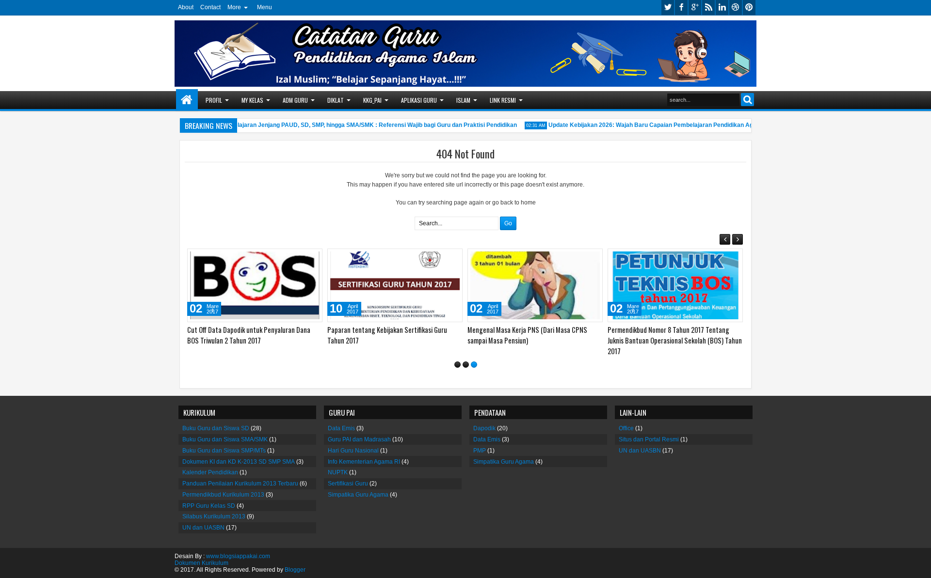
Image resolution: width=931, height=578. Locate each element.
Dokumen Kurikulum (201, 563)
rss (708, 7)
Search (747, 99)
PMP (479, 450)
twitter (667, 7)
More (234, 7)
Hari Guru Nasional (353, 450)
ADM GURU (295, 100)
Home (187, 100)
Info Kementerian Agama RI (364, 461)
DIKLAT (335, 100)
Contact (210, 7)
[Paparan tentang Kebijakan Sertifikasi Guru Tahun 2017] (392, 285)
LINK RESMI (503, 100)
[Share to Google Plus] (309, 258)
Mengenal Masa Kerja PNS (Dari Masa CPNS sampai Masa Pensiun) (525, 335)
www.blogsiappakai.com (238, 556)
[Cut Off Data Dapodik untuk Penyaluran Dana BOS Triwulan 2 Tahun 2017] (252, 285)
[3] (474, 364)
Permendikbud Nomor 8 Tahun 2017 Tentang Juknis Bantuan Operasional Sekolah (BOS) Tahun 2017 (672, 340)
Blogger (295, 569)
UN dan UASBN (203, 527)
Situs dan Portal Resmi (649, 439)
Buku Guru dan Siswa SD (215, 428)
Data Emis (341, 428)
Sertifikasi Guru (348, 483)
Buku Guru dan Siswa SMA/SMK (225, 439)
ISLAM (463, 100)
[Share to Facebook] (288, 258)
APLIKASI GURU (419, 100)
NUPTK (338, 472)
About (185, 7)
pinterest (749, 7)
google (695, 7)
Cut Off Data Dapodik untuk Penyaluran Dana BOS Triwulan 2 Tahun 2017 (246, 335)
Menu (264, 7)
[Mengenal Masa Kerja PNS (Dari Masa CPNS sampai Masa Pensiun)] (532, 285)
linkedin (722, 7)
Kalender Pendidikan (210, 472)
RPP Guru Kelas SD (208, 505)
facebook (681, 7)
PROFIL (214, 100)
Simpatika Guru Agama (358, 494)
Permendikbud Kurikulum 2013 (223, 494)
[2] (466, 364)
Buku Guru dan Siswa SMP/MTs (224, 450)
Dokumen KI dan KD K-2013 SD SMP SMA (238, 461)
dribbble (735, 7)
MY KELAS (252, 100)
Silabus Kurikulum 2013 (213, 516)
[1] (457, 364)
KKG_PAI (372, 100)
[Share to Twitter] (299, 258)
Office (626, 428)
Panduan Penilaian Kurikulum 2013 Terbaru (240, 483)
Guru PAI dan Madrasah (359, 439)
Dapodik (484, 428)
